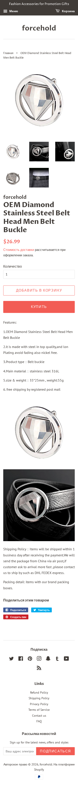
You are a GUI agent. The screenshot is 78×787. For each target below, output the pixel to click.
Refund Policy (39, 692)
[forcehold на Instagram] (39, 659)
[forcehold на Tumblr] (57, 659)
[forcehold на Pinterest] (30, 659)
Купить (39, 306)
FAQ (39, 721)
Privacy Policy (39, 704)
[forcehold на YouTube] (66, 659)
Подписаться (55, 751)
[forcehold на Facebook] (20, 659)
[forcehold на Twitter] (11, 659)
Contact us (39, 716)
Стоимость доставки (18, 250)
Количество (12, 266)
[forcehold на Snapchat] (48, 659)
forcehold (39, 28)
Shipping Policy (39, 698)
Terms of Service (39, 710)
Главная (8, 53)
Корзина (68, 11)
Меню (13, 11)
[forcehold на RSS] (39, 669)
